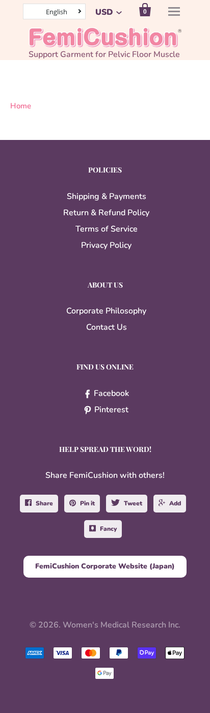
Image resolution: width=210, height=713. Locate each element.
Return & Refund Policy (106, 212)
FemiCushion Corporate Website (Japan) (105, 566)
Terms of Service (106, 229)
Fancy (108, 529)
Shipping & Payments (106, 196)
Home (20, 106)
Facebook (111, 393)
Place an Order (118, 698)
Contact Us (106, 327)
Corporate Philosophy (106, 311)
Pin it (87, 503)
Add (175, 503)
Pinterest (111, 409)
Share (44, 503)
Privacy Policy (106, 245)
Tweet (133, 503)
